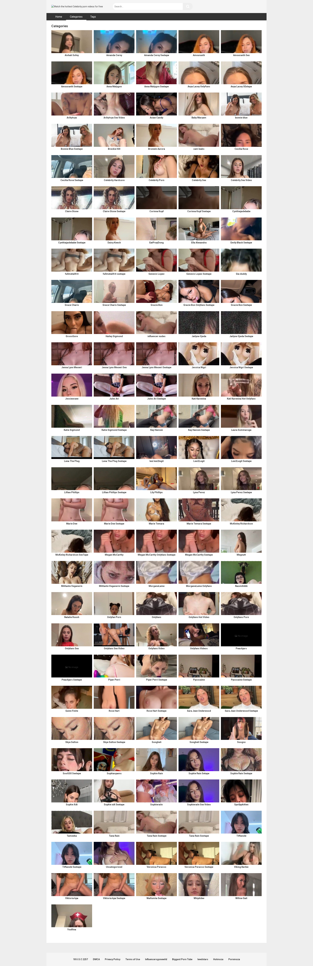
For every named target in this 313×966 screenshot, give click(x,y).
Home (58, 16)
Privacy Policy (112, 959)
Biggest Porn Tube (182, 959)
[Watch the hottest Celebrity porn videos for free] (77, 6)
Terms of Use (132, 959)
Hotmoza (218, 959)
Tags (93, 16)
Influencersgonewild (156, 959)
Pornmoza (234, 959)
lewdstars (202, 959)
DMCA (96, 959)
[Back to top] (302, 956)
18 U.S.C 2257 (80, 959)
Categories (76, 16)
